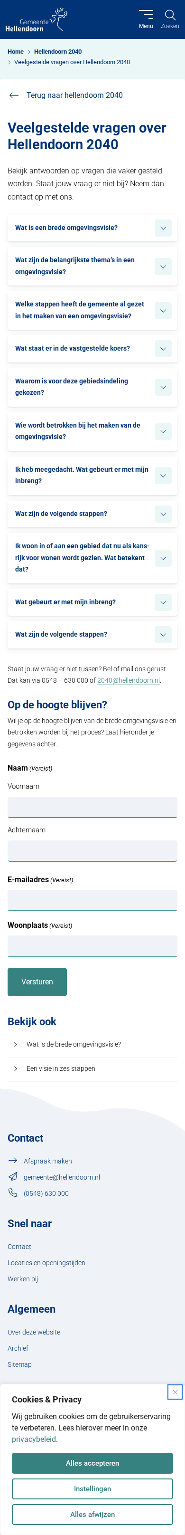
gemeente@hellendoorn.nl (62, 1177)
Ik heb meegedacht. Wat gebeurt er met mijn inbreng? (81, 475)
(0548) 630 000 (46, 1194)
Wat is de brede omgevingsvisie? (74, 1044)
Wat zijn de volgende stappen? (61, 514)
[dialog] (92, 1459)
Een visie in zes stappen (61, 1069)
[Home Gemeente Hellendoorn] (36, 19)
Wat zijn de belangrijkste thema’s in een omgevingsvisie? (75, 266)
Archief (18, 1348)
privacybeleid (34, 1439)
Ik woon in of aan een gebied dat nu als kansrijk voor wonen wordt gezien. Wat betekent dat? (82, 557)
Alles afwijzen (92, 1514)
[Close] (175, 1392)
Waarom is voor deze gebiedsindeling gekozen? (71, 387)
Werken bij (23, 1279)
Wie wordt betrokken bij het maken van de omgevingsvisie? (77, 431)
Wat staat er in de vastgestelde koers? (72, 348)
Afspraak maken (48, 1161)
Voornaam (23, 786)
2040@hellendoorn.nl (128, 681)
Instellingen (92, 1489)
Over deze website (34, 1332)
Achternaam (27, 830)
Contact (19, 1247)
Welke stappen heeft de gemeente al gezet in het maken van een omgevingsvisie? (79, 310)
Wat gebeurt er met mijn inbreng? (65, 602)
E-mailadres (40, 879)
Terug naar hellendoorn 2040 (75, 95)
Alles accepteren (92, 1463)
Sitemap (20, 1365)
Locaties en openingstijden (46, 1263)
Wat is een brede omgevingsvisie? (66, 228)
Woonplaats (40, 925)
